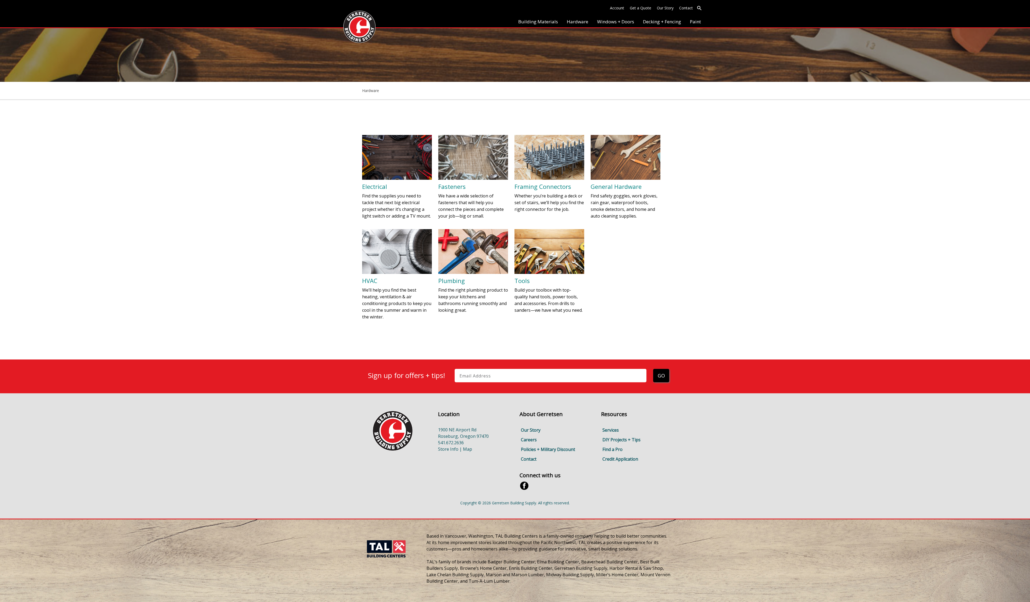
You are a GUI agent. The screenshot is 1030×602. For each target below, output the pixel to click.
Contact (686, 7)
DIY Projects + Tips (621, 440)
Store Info (448, 449)
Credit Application (620, 459)
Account (617, 7)
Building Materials (538, 22)
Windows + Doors (615, 22)
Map (467, 449)
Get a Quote (640, 7)
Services (610, 430)
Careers (529, 440)
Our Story (665, 7)
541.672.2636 (451, 443)
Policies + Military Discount (548, 449)
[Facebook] (524, 485)
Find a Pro (612, 449)
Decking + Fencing (662, 22)
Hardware (577, 22)
